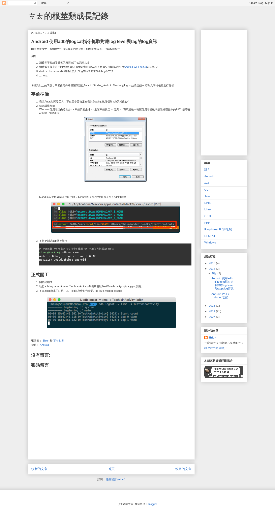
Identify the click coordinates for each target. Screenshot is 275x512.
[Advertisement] (224, 91)
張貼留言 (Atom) (115, 479)
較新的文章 (39, 469)
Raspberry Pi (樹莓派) (218, 229)
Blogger (152, 504)
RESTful (209, 235)
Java (207, 196)
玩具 (207, 169)
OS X (207, 216)
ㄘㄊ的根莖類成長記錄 (68, 15)
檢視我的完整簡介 (215, 348)
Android (44, 344)
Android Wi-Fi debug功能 (220, 295)
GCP (207, 189)
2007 (212, 316)
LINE (207, 202)
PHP (207, 222)
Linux (207, 209)
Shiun (212, 337)
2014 (212, 311)
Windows (210, 242)
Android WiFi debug (135, 66)
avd (206, 183)
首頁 (111, 469)
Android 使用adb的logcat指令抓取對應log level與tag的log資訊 (222, 283)
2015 (212, 305)
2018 (212, 263)
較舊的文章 (183, 469)
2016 (212, 268)
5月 (214, 273)
